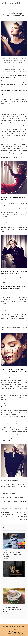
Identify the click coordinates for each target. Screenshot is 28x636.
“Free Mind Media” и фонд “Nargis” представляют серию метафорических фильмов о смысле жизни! (20, 516)
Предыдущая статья (6, 509)
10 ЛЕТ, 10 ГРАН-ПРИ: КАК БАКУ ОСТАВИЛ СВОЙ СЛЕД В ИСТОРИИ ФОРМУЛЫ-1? (12, 554)
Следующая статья (20, 509)
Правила (12, 626)
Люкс (5, 551)
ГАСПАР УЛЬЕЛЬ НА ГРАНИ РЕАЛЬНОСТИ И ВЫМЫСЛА (7, 514)
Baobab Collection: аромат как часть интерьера (12, 582)
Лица (14, 10)
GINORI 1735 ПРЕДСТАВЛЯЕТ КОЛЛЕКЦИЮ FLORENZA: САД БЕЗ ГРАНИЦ (12, 609)
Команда (5, 626)
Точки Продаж (21, 626)
